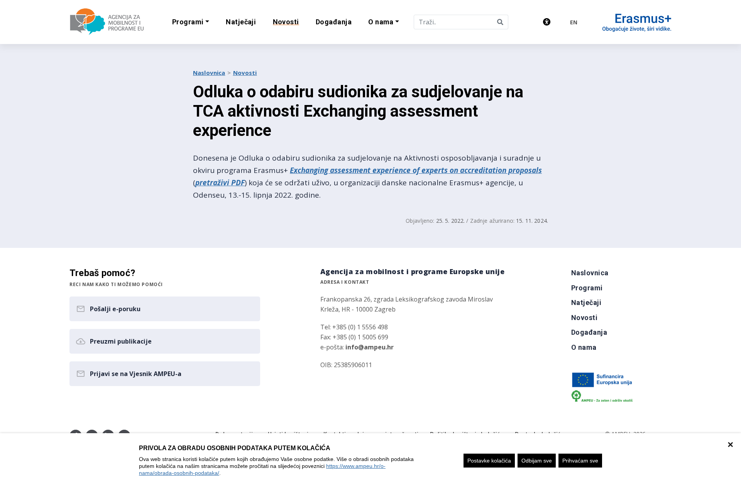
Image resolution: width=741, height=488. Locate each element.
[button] (190, 22)
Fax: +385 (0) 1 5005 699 (354, 337)
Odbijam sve (536, 461)
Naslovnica (209, 72)
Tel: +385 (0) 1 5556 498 (354, 327)
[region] (370, 460)
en (573, 22)
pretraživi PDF (220, 183)
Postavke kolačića (489, 461)
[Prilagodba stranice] (546, 21)
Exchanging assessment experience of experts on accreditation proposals (416, 170)
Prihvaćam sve (580, 461)
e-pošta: (357, 347)
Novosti (245, 72)
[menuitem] (241, 22)
